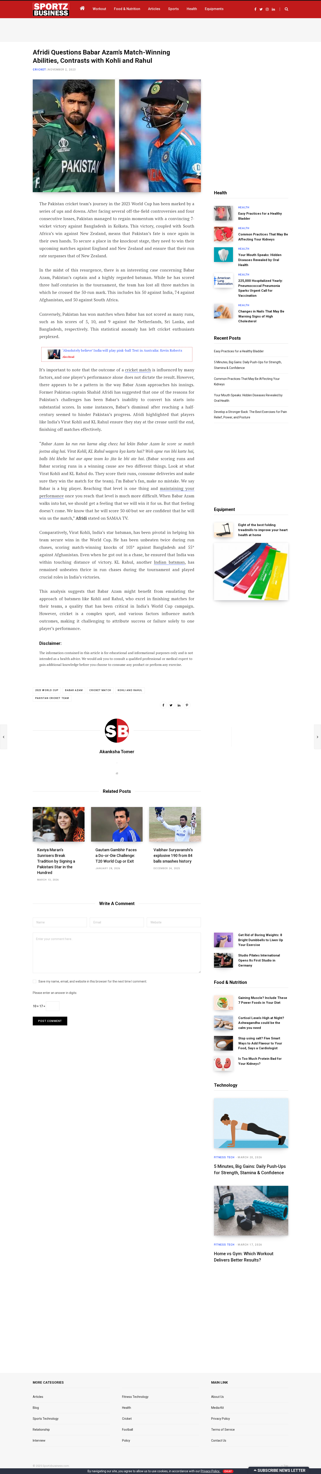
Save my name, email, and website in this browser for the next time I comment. (92, 981)
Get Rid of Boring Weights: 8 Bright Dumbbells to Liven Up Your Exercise (260, 940)
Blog (36, 1407)
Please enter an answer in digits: (55, 993)
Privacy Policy (220, 1418)
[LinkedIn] (16, 239)
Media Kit (217, 1407)
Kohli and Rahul (130, 690)
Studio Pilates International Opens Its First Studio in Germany (259, 960)
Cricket (39, 69)
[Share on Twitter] (16, 228)
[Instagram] (16, 262)
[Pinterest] (186, 705)
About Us (217, 1397)
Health (243, 207)
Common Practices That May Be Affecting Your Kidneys (263, 236)
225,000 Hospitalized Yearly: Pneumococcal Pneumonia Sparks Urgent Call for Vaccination (260, 288)
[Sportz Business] (51, 9)
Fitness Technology (135, 1397)
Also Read (68, 356)
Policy (126, 1440)
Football (127, 1429)
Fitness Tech (224, 1157)
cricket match (138, 369)
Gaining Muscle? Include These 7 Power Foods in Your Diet (262, 1000)
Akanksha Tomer (116, 751)
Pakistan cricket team (52, 698)
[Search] (284, 9)
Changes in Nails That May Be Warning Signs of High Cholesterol (261, 316)
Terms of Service (223, 1429)
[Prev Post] (3, 737)
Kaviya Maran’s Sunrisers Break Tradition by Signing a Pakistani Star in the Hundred (56, 861)
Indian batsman (169, 562)
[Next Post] (317, 737)
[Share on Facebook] (16, 216)
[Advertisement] (160, 29)
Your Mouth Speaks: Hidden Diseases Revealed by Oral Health (259, 260)
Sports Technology (46, 1418)
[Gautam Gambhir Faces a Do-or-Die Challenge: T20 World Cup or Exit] (117, 824)
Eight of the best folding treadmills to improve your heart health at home (263, 530)
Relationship (41, 1429)
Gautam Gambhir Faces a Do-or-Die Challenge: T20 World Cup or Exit (116, 855)
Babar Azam (74, 690)
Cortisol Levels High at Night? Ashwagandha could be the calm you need (261, 1023)
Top (285, 1465)
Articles (38, 1397)
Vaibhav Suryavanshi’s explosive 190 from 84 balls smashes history (173, 855)
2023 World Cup (47, 690)
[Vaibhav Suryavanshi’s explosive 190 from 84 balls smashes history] (175, 824)
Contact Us (218, 1440)
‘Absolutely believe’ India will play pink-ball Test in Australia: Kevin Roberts (122, 350)
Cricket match (100, 690)
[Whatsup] (16, 251)
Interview (39, 1440)
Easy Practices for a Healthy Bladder (260, 216)
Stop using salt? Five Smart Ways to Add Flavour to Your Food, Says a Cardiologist (260, 1043)
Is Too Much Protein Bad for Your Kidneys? (260, 1061)
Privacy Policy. (211, 1471)
